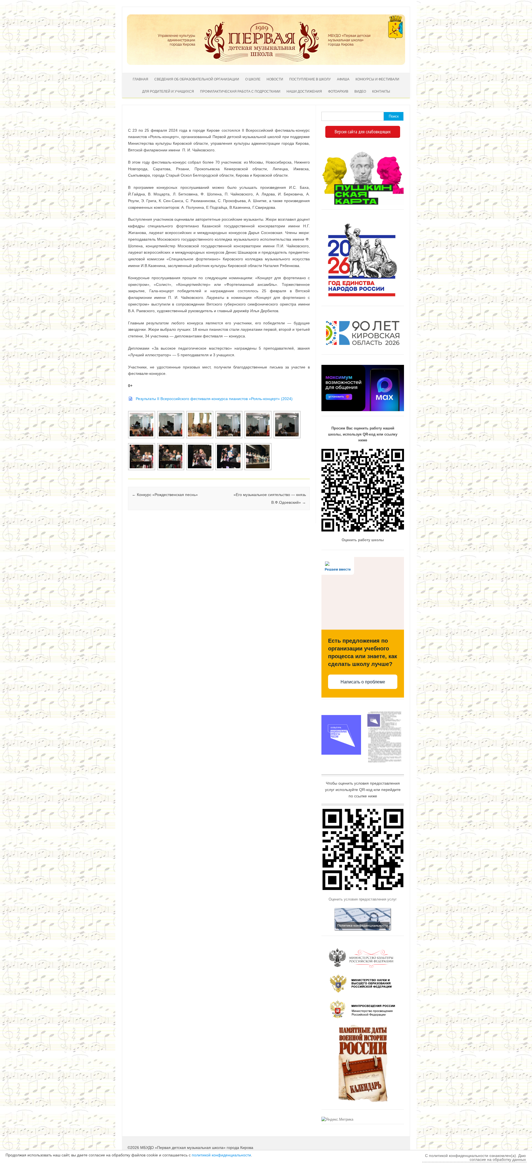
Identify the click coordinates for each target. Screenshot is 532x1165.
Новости (275, 79)
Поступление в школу (310, 79)
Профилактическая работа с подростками (240, 91)
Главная (140, 79)
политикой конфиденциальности (221, 1155)
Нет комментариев (282, 122)
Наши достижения (304, 91)
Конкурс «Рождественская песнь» (165, 494)
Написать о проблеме (363, 682)
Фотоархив (338, 91)
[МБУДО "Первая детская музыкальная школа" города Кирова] (266, 63)
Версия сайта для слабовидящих (363, 132)
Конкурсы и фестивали (377, 79)
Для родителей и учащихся (168, 91)
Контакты (381, 91)
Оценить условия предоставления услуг (363, 899)
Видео (360, 91)
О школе (252, 79)
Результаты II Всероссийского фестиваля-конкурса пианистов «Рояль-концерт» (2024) (214, 398)
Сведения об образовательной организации (196, 79)
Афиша (343, 79)
